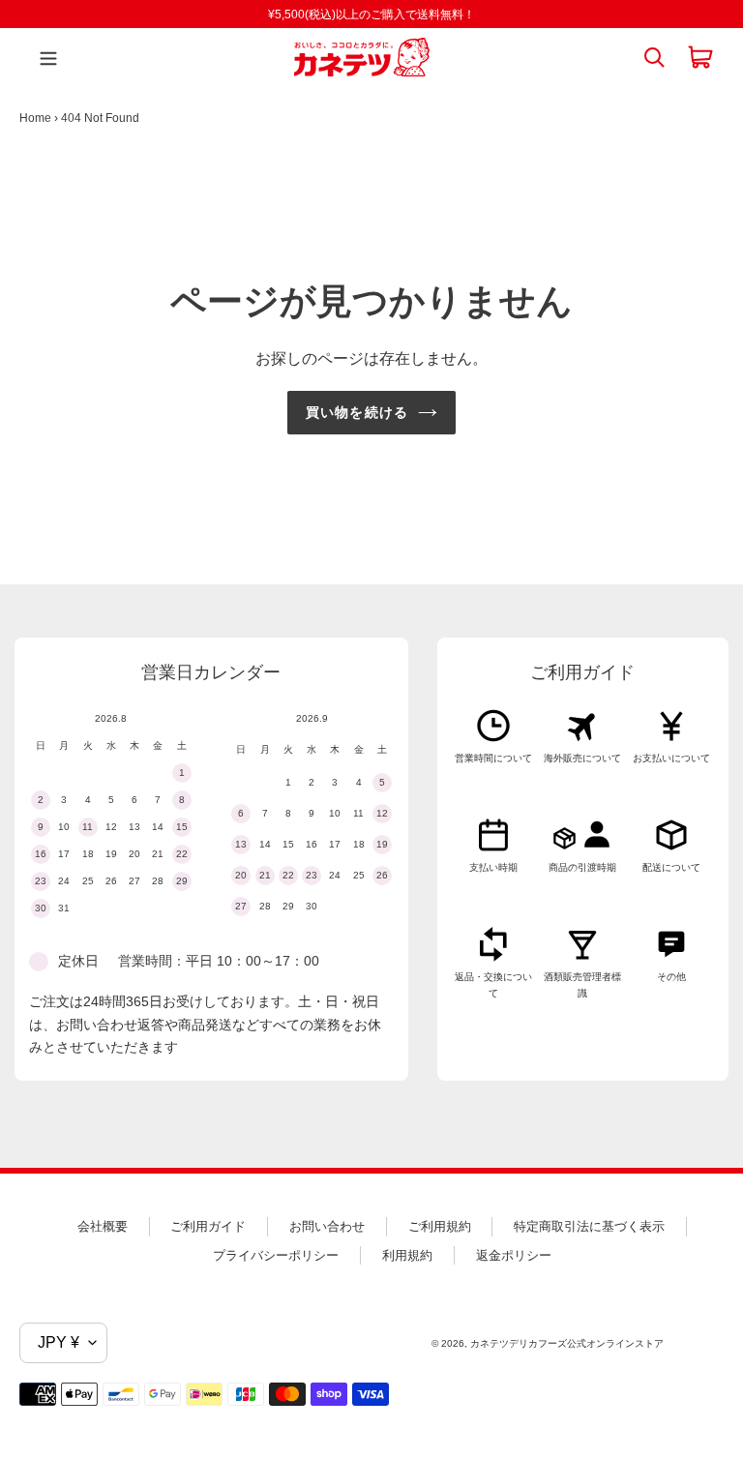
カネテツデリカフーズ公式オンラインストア (567, 1343)
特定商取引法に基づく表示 (589, 1226)
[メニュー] (43, 57)
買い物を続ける (357, 412)
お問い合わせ (327, 1226)
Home (35, 118)
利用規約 (407, 1255)
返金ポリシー (513, 1255)
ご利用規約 (439, 1226)
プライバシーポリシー (276, 1255)
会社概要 (102, 1226)
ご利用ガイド (208, 1226)
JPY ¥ (58, 1342)
